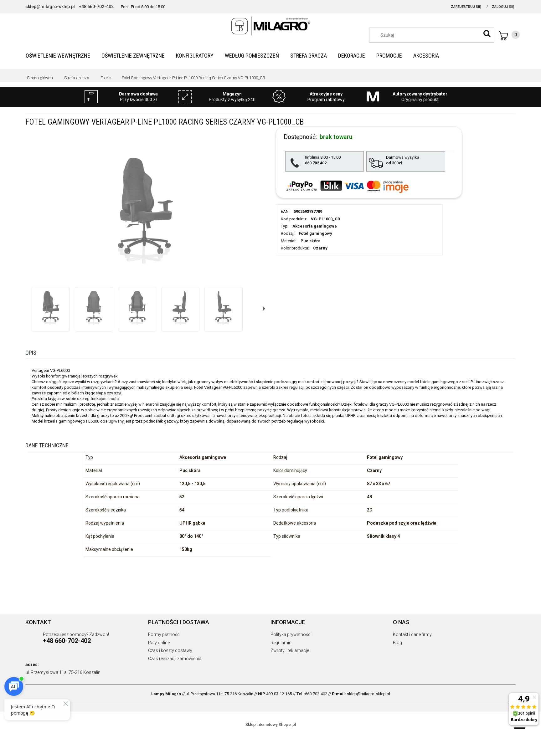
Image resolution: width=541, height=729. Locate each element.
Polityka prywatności (291, 634)
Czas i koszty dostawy (170, 650)
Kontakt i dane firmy (412, 634)
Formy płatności (164, 634)
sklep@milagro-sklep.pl (50, 6)
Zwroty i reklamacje (289, 650)
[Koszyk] (509, 36)
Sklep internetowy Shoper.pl (270, 724)
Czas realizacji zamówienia (174, 658)
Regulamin (280, 642)
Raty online (159, 642)
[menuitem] (58, 55)
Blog (397, 642)
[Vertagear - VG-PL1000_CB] (51, 306)
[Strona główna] (270, 26)
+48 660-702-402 (96, 6)
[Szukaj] (486, 33)
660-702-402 (316, 693)
